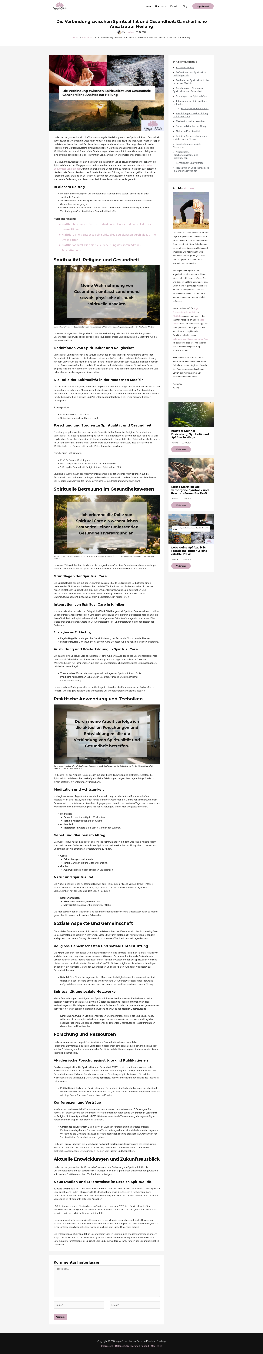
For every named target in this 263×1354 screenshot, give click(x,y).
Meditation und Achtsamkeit (190, 121)
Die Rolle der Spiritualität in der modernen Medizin (191, 82)
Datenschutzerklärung (126, 1345)
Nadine (188, 188)
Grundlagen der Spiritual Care (191, 96)
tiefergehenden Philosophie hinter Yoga (190, 339)
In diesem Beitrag (185, 67)
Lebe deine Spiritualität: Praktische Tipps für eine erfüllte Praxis (189, 551)
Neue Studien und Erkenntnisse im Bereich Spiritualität (191, 169)
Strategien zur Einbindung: (194, 108)
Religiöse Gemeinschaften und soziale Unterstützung (190, 138)
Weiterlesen (181, 449)
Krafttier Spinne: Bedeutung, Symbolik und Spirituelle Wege (190, 434)
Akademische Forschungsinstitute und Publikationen (185, 154)
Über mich (160, 6)
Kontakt (174, 6)
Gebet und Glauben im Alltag (191, 126)
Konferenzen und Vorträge (189, 162)
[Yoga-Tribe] (59, 6)
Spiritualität (178, 312)
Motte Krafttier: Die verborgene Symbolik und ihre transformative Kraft (190, 490)
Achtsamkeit (189, 312)
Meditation (178, 316)
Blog (185, 6)
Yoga (196, 308)
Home (148, 6)
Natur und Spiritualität (188, 131)
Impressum (107, 1345)
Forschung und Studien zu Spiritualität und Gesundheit (188, 90)
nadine (175, 442)
